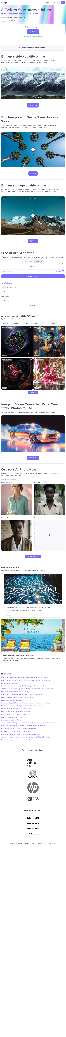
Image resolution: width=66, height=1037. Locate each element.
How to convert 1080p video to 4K (12, 720)
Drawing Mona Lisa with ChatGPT (12, 700)
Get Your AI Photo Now (18, 469)
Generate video (38, 261)
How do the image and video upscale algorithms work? (18, 740)
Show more (33, 392)
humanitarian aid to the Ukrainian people (45, 843)
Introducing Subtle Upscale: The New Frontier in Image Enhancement (23, 725)
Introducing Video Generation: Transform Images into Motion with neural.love (26, 680)
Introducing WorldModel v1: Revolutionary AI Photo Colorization (21, 694)
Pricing (47, 2)
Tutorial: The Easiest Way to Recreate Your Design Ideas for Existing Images (25, 737)
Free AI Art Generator (17, 253)
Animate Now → (33, 457)
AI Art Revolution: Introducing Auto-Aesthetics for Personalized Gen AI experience (27, 689)
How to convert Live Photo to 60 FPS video (15, 691)
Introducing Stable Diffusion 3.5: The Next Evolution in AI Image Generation (25, 703)
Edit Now (33, 173)
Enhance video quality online (23, 56)
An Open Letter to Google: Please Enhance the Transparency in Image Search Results (29, 723)
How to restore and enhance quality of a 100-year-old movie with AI (22, 686)
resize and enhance (11, 189)
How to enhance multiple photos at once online (16, 711)
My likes (6, 323)
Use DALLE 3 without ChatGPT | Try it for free (16, 731)
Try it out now (33, 105)
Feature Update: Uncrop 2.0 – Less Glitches (15, 714)
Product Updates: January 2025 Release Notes (16, 708)
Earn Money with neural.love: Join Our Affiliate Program (19, 728)
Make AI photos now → (33, 556)
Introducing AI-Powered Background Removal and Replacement (21, 706)
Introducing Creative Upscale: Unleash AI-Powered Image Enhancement (24, 677)
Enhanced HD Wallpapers (9, 683)
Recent (16, 323)
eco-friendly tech (31, 257)
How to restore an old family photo (12, 717)
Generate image (28, 261)
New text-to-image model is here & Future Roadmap (18, 697)
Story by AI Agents (8, 287)
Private (5, 300)
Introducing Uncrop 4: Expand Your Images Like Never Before (21, 734)
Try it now (33, 241)
